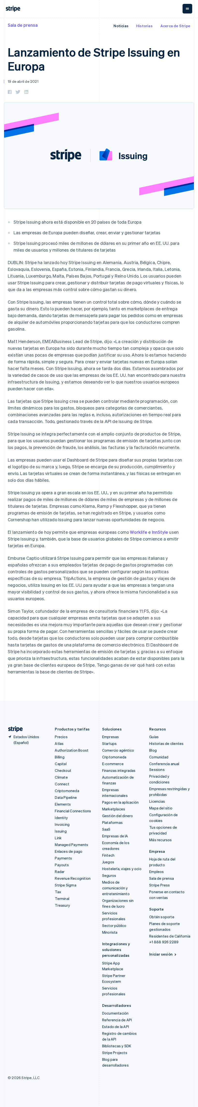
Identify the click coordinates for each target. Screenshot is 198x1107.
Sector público (114, 925)
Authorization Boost (71, 750)
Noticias (120, 25)
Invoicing (62, 824)
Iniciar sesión (161, 954)
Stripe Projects (114, 1052)
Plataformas (112, 822)
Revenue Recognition (73, 878)
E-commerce (113, 763)
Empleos (156, 871)
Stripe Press (159, 885)
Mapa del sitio (160, 808)
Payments (63, 858)
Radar (59, 871)
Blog (153, 750)
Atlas (59, 743)
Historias (144, 25)
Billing (59, 757)
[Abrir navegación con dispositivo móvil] (187, 8)
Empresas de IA (115, 836)
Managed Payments (71, 844)
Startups (109, 743)
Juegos (108, 862)
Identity (61, 817)
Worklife (138, 532)
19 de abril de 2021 (23, 81)
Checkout (63, 770)
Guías (154, 736)
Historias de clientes (166, 743)
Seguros (109, 875)
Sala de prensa (23, 25)
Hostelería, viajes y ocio (121, 868)
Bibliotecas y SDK (116, 1045)
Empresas (110, 736)
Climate (61, 777)
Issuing (60, 831)
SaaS (106, 829)
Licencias (157, 801)
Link (58, 837)
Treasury (62, 905)
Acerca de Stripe (175, 25)
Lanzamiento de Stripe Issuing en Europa (94, 59)
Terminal (62, 898)
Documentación (115, 1013)
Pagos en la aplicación (120, 802)
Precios (61, 736)
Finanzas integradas (119, 770)
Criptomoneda (67, 790)
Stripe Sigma (65, 885)
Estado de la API (115, 1026)
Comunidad (158, 757)
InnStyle (160, 532)
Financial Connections (73, 810)
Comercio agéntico (118, 750)
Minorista (110, 932)
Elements (63, 804)
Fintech (108, 855)
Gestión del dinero (117, 815)
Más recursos (160, 839)
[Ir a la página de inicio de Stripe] (13, 729)
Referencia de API (117, 1019)
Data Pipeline (66, 797)
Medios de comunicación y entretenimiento (116, 888)
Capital (60, 763)
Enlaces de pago (68, 851)
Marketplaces (113, 809)
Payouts (62, 864)
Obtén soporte (161, 916)
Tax (58, 891)
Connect (62, 783)
